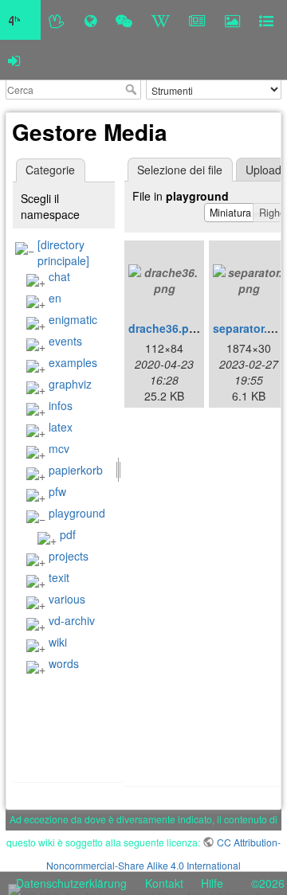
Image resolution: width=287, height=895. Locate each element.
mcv (59, 448)
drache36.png (165, 328)
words (64, 663)
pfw (57, 491)
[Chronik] (90, 20)
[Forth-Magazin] (197, 20)
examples (73, 362)
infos (61, 405)
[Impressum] (266, 20)
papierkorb (76, 470)
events (65, 341)
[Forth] (57, 20)
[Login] (14, 60)
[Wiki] (161, 20)
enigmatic (73, 319)
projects (68, 556)
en (55, 298)
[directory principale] (63, 252)
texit (59, 577)
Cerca (132, 89)
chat (59, 276)
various (67, 599)
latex (61, 427)
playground (77, 513)
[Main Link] (20, 20)
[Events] (124, 20)
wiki (58, 642)
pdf (68, 534)
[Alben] (232, 20)
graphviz (70, 384)
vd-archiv (72, 620)
